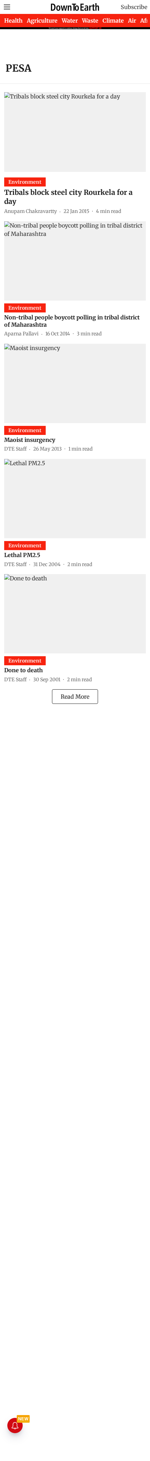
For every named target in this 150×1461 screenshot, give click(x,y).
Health (13, 20)
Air (132, 20)
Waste (90, 20)
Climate (113, 20)
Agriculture (42, 20)
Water (70, 20)
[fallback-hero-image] (75, 132)
